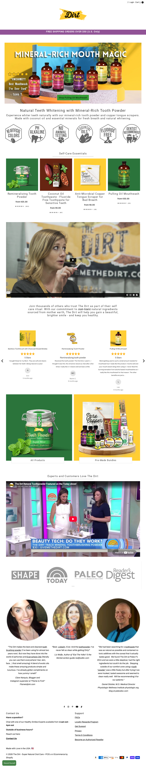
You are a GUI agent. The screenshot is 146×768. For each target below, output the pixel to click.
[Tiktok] (81, 714)
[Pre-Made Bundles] (107, 435)
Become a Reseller (77, 26)
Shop (10, 26)
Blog (63, 26)
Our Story (20, 26)
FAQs (77, 725)
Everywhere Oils (34, 664)
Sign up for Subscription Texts (124, 26)
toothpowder (84, 654)
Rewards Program (49, 26)
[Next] (143, 368)
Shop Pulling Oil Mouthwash (56, 98)
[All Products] (39, 435)
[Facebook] (64, 714)
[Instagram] (68, 714)
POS (47, 762)
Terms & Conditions (84, 743)
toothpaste (130, 654)
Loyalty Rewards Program (86, 729)
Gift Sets (33, 26)
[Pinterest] (72, 714)
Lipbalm (61, 654)
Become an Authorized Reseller (89, 747)
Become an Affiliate (98, 26)
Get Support (80, 734)
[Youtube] (77, 714)
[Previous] (2, 368)
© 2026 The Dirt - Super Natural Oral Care (25, 762)
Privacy (78, 738)
